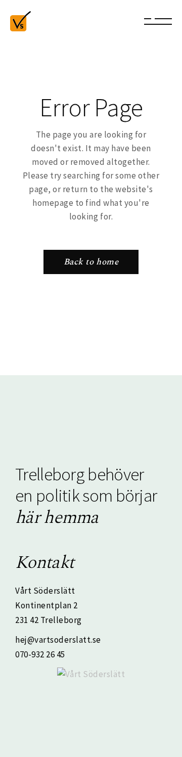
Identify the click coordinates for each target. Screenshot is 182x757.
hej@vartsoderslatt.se (58, 639)
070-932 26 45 (40, 654)
